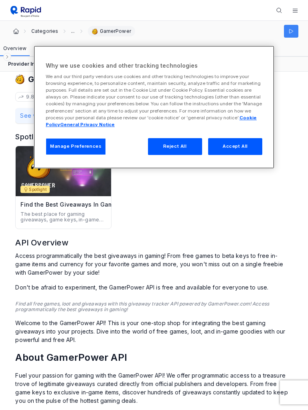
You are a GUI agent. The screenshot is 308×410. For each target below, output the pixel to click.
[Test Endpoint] (291, 31)
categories (44, 31)
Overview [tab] (14, 48)
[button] (295, 10)
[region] (154, 107)
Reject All (175, 146)
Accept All (235, 146)
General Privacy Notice (87, 124)
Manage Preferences (75, 146)
